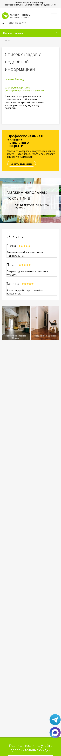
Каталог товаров (13, 33)
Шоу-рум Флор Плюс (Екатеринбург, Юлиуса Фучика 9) (25, 89)
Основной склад (14, 79)
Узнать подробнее (21, 163)
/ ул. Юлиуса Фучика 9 (32, 206)
